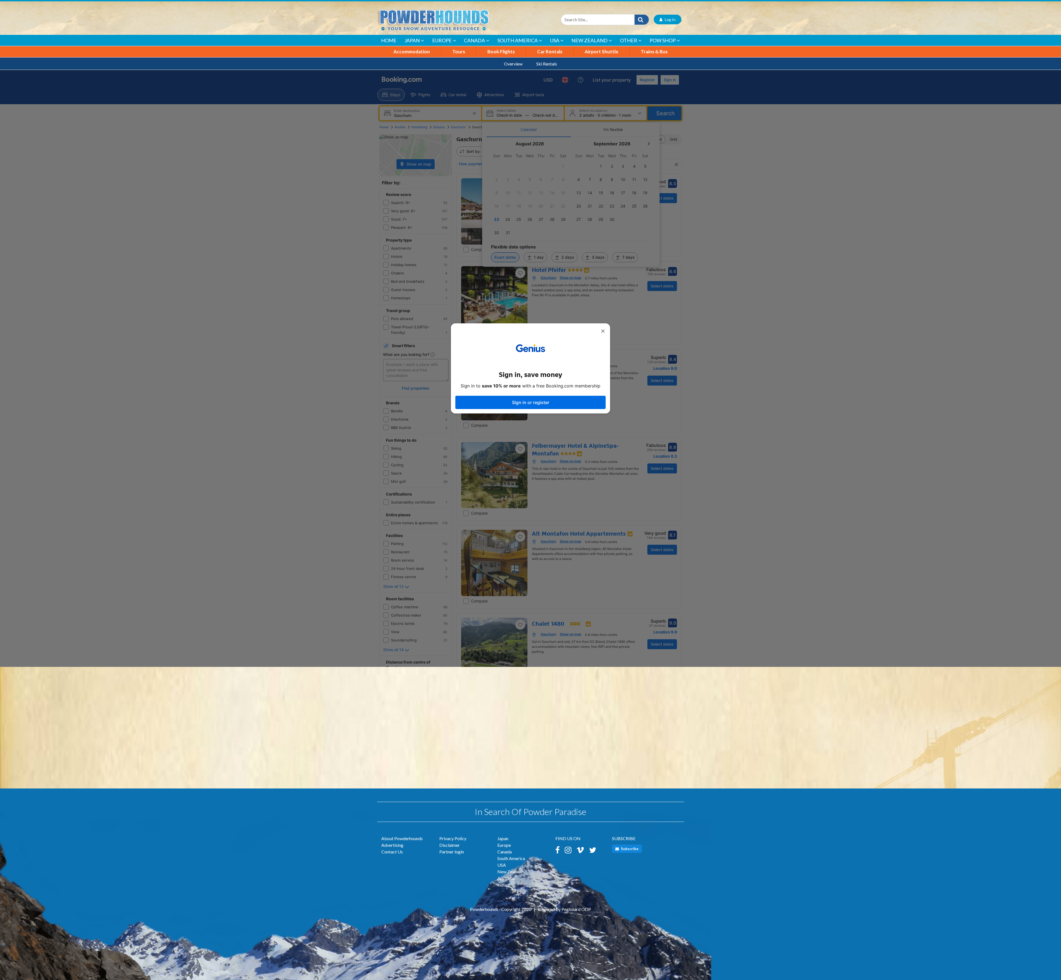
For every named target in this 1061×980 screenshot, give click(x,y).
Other (628, 40)
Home (388, 40)
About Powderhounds (402, 838)
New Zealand (589, 40)
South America (517, 40)
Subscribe (629, 849)
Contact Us (392, 851)
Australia (505, 878)
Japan (412, 40)
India (502, 884)
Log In (669, 19)
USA (554, 40)
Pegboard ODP (576, 909)
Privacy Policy (452, 838)
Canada (474, 40)
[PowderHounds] (451, 19)
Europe (442, 40)
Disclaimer (449, 845)
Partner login (451, 851)
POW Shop (663, 40)
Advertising (392, 845)
